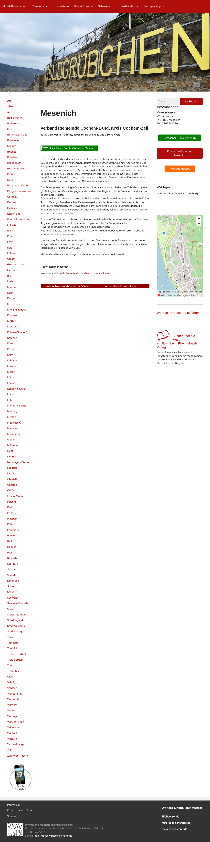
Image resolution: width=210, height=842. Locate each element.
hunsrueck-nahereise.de (176, 823)
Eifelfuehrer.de (170, 816)
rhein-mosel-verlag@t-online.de (52, 836)
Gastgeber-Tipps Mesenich (180, 138)
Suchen (192, 101)
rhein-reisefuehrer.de (174, 829)
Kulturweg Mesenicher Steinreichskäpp (85, 273)
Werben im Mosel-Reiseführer (178, 312)
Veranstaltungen (180, 169)
